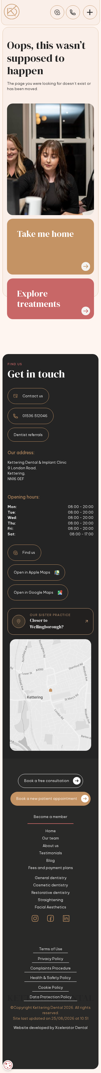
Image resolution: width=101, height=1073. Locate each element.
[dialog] (8, 1065)
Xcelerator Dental (71, 1027)
